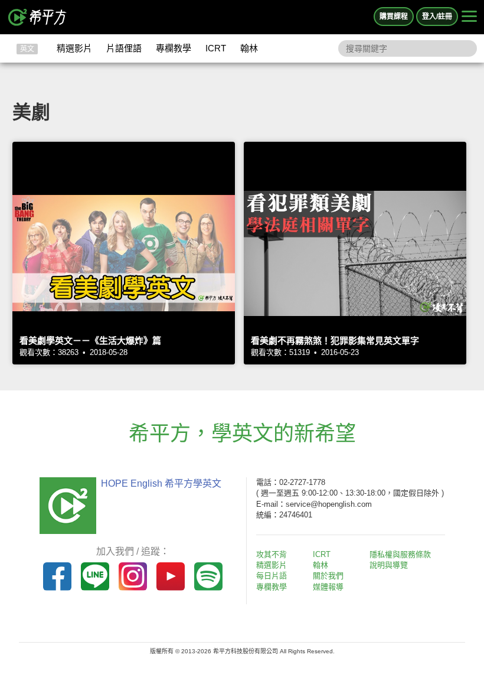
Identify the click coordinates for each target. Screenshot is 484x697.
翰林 (249, 48)
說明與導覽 (388, 565)
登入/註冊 (437, 16)
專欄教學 (173, 48)
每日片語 (271, 575)
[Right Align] (469, 17)
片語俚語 (124, 48)
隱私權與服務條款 (400, 554)
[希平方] (38, 17)
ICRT (215, 48)
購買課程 (394, 16)
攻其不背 (271, 554)
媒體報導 (328, 586)
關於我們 (328, 575)
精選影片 (74, 48)
